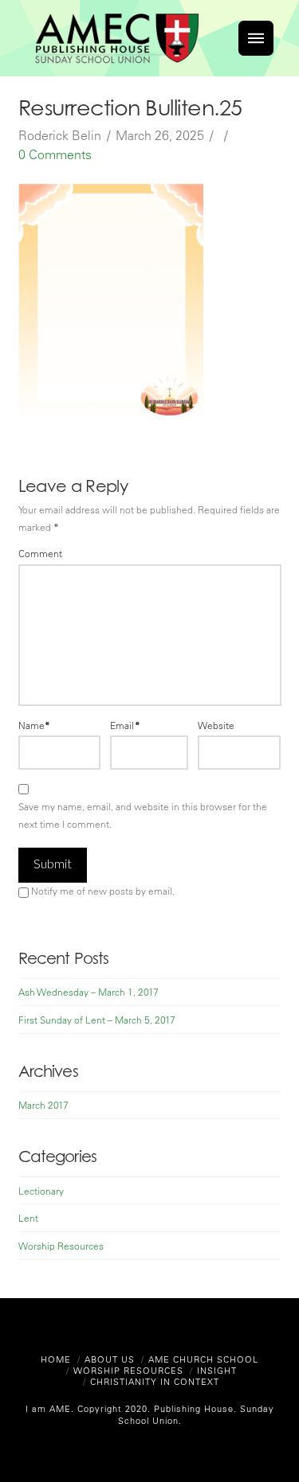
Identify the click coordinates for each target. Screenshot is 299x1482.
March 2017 (43, 1104)
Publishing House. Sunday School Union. (196, 1413)
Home (56, 1359)
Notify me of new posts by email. (103, 890)
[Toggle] (255, 38)
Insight (217, 1370)
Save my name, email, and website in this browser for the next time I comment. (142, 815)
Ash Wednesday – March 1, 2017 (88, 991)
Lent (28, 1217)
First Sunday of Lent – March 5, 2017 (96, 1019)
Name (34, 725)
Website (216, 725)
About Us (110, 1359)
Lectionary (41, 1190)
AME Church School (203, 1359)
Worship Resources (61, 1245)
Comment (40, 553)
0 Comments (55, 154)
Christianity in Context (154, 1381)
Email (125, 725)
